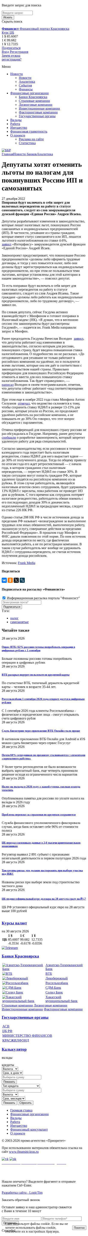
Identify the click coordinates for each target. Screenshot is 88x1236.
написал (8, 384)
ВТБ (48, 973)
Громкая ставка (21, 1110)
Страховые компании (34, 101)
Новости (16, 74)
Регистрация (19, 52)
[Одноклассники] (10, 580)
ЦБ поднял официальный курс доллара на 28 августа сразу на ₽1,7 (44, 898)
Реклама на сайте (31, 139)
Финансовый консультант (29, 1129)
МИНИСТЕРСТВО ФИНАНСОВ (27, 1035)
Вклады (16, 120)
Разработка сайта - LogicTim (22, 1192)
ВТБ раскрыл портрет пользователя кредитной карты (35, 674)
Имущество (18, 127)
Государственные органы (37, 116)
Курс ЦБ (8, 32)
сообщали (9, 437)
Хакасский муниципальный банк (61, 999)
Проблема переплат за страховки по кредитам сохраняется (39, 814)
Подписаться (11, 48)
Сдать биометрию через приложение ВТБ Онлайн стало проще (41, 730)
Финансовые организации (29, 93)
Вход (5, 52)
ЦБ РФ (7, 1031)
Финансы (26, 89)
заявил (6, 244)
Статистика (27, 143)
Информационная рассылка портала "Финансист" (43, 598)
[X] (16, 580)
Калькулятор (14, 1049)
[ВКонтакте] (4, 580)
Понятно (79, 1227)
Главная (7, 154)
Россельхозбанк (56, 983)
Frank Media (26, 563)
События (25, 85)
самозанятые (19, 622)
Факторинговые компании (38, 112)
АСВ (5, 1026)
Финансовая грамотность (28, 131)
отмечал (24, 403)
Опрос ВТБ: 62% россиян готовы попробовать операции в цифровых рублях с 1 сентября (38, 648)
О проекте (17, 135)
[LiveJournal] (22, 580)
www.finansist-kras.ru (24, 1151)
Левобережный (56, 978)
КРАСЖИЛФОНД (15, 1040)
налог (14, 618)
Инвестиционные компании (39, 108)
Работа (15, 124)
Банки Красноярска (33, 97)
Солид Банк (54, 992)
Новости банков (25, 154)
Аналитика (27, 81)
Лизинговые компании (35, 104)
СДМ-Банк (53, 987)
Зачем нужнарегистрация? (11, 57)
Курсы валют (14, 923)
